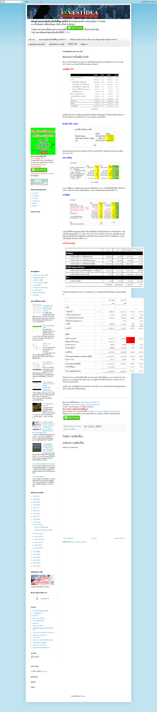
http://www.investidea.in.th (90, 402)
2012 (35, 563)
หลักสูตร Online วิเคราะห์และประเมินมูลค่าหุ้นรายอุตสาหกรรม (93, 39)
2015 (35, 554)
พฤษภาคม (38, 539)
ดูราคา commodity (39, 618)
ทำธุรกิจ (35, 290)
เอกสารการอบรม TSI (39, 645)
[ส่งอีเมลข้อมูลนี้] (89, 426)
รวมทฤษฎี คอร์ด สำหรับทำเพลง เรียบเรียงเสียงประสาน (48, 308)
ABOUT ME (72, 44)
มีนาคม (37, 545)
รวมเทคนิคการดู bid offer (48, 404)
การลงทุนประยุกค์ (38, 287)
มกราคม (37, 548)
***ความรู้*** (37, 637)
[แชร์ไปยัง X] (94, 426)
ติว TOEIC (36, 196)
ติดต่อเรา (84, 44)
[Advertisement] (94, 519)
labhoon (35, 616)
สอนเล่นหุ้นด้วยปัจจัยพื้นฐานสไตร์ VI (52, 39)
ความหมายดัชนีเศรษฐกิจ (41, 611)
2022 (35, 508)
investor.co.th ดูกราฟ (39, 635)
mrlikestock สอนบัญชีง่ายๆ (41, 647)
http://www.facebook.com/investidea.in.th (85, 405)
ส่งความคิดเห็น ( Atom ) (79, 542)
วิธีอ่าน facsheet (38, 626)
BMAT (34, 203)
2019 (35, 516)
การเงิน (35, 285)
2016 (35, 551)
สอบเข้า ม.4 (36, 201)
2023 (35, 505)
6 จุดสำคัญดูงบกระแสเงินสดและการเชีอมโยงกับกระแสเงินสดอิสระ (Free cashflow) (48, 447)
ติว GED (35, 198)
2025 (35, 499)
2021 (35, 511)
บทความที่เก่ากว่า (120, 538)
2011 (35, 566)
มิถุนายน (37, 536)
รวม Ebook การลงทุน (39, 642)
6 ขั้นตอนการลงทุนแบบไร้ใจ (43, 530)
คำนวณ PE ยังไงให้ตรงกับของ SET (44, 464)
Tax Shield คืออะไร (39, 477)
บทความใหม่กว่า (68, 538)
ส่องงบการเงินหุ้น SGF (41, 527)
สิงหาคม (37, 533)
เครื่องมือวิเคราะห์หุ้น (57, 44)
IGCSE (35, 206)
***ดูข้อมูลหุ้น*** (38, 613)
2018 (35, 519)
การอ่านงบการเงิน (38, 275)
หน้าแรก (32, 39)
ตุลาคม (37, 525)
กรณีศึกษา (73, 429)
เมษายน (37, 542)
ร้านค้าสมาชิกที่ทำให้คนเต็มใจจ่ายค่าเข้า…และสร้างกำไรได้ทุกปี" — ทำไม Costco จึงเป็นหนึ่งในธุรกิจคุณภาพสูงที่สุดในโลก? (44, 427)
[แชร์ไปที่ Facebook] (97, 426)
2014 (35, 557)
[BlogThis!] (92, 426)
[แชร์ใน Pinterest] (100, 426)
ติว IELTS (36, 193)
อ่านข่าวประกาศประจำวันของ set (43, 632)
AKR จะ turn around (47, 344)
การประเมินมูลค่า (38, 283)
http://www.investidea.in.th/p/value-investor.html (103, 411)
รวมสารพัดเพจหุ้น (38, 621)
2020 (35, 513)
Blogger (82, 696)
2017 (35, 522)
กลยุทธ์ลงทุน (37, 278)
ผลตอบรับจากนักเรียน (37, 44)
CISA (34, 295)
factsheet (36, 623)
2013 (35, 560)
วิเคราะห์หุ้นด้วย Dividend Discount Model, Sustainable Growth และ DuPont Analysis (49, 386)
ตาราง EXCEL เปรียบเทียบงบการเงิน (48, 363)
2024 (35, 502)
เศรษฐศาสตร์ (37, 292)
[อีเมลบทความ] (85, 426)
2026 (35, 496)
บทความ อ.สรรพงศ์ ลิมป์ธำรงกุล (43, 640)
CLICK (67, 32)
